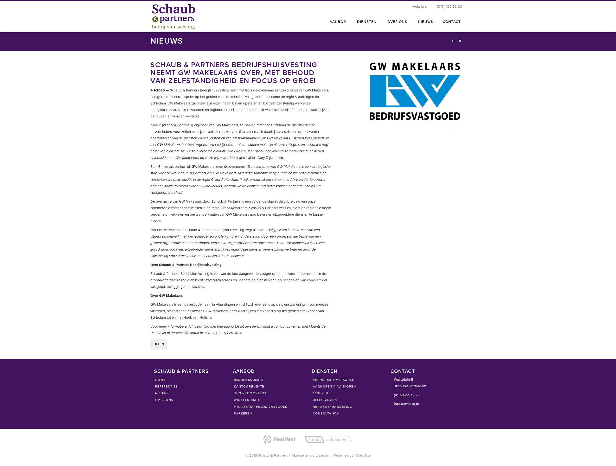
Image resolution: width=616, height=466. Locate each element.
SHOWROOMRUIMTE (251, 393)
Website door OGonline (352, 455)
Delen (159, 344)
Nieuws (425, 21)
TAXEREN (320, 393)
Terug (456, 41)
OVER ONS (163, 400)
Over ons (397, 21)
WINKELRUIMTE (246, 400)
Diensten (367, 21)
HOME (160, 380)
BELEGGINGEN (324, 400)
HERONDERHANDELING (332, 407)
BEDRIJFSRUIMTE (248, 380)
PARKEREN (242, 413)
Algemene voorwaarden (310, 455)
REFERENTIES (166, 386)
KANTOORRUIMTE (248, 386)
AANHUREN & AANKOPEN (334, 386)
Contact (452, 21)
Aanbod (338, 21)
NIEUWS (161, 393)
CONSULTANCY (325, 413)
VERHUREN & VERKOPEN (333, 380)
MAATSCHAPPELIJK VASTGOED (260, 407)
